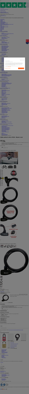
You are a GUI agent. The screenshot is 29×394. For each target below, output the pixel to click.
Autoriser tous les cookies (21, 68)
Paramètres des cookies (7, 68)
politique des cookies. (9, 66)
